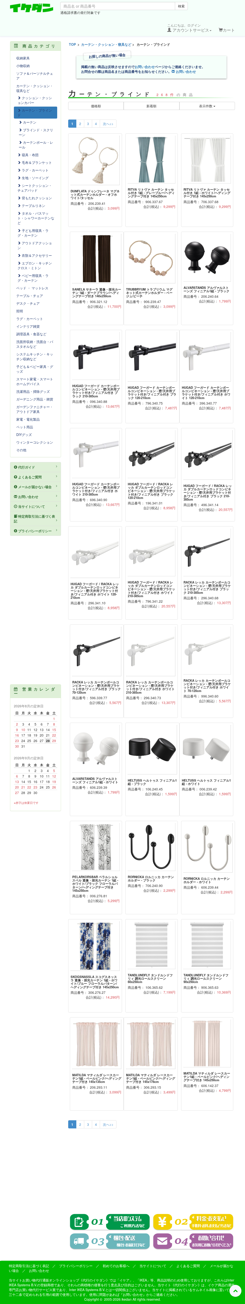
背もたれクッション (36, 197)
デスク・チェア (28, 303)
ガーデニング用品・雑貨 (34, 399)
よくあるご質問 (29, 477)
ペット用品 (24, 426)
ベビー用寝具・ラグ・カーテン (33, 278)
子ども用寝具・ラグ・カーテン (33, 233)
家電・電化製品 (28, 419)
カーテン (29, 122)
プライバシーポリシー (34, 530)
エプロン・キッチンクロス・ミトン (34, 265)
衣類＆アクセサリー (36, 255)
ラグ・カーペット (35, 170)
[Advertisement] (151, 1167)
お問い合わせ (145, 66)
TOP (72, 44)
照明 (19, 311)
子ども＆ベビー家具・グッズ (34, 369)
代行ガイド (26, 467)
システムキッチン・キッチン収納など (34, 356)
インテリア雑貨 (28, 326)
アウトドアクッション (34, 245)
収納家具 (23, 58)
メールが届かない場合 (34, 486)
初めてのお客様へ (116, 1265)
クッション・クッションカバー (34, 100)
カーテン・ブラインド (34, 112)
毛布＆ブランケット (36, 162)
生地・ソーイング (35, 177)
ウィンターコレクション (34, 442)
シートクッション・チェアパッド (34, 188)
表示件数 (206, 105)
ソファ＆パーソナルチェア (34, 75)
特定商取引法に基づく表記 (34, 518)
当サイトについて (31, 506)
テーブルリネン (33, 205)
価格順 (96, 105)
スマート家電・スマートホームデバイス (34, 381)
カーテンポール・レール (36, 144)
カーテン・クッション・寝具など (106, 44)
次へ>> (108, 123)
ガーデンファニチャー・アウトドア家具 (34, 409)
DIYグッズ (24, 434)
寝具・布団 (30, 154)
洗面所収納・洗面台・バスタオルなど (34, 344)
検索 (181, 6)
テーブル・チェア (29, 295)
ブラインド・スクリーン (36, 132)
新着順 (151, 105)
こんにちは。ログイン (188, 28)
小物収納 (23, 65)
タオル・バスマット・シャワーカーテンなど (35, 218)
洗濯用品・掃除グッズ (33, 391)
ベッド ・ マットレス (32, 288)
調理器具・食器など (31, 334)
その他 (21, 449)
